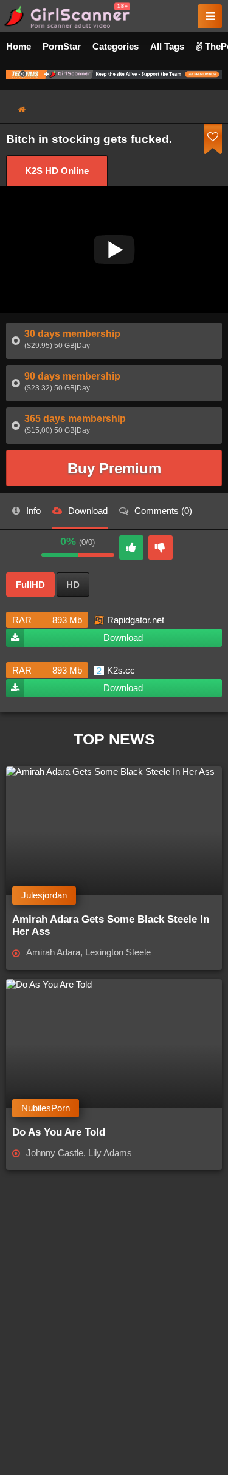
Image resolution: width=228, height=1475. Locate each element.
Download (123, 637)
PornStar (62, 46)
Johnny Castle (54, 1153)
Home (18, 46)
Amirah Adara (53, 952)
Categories (115, 46)
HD (73, 585)
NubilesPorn (45, 1108)
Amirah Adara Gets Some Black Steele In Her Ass (110, 925)
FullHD (30, 585)
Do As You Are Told (58, 1132)
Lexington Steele (118, 952)
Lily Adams (110, 1153)
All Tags (167, 46)
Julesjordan (44, 895)
